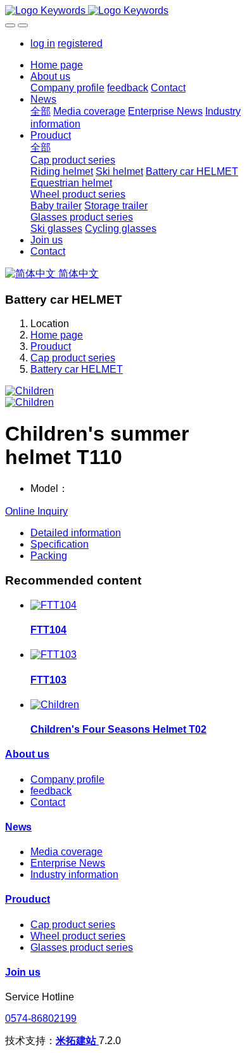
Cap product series (72, 357)
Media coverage (66, 851)
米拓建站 (77, 1040)
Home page (56, 65)
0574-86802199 (41, 1018)
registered (80, 43)
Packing (48, 555)
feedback (51, 790)
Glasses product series (81, 947)
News (18, 827)
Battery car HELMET (76, 369)
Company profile (67, 779)
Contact (47, 802)
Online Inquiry (36, 511)
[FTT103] (53, 654)
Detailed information (75, 532)
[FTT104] (53, 605)
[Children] (54, 704)
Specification (59, 544)
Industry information (74, 874)
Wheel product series (77, 936)
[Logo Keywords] (123, 10)
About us (27, 754)
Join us (23, 972)
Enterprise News (67, 863)
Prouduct (50, 346)
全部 (40, 111)
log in (42, 43)
